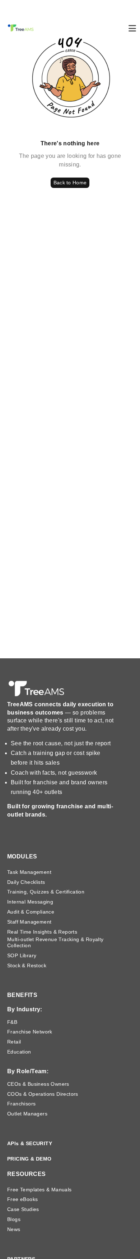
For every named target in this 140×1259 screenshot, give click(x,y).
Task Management (29, 872)
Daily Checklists (26, 882)
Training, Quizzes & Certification (45, 892)
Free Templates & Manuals (39, 1189)
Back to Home (70, 182)
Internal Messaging (30, 902)
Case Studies (23, 1209)
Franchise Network (29, 1032)
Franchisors (21, 1104)
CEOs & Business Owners (38, 1084)
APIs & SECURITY (29, 1143)
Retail (14, 1042)
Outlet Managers (27, 1114)
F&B (12, 1022)
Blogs (13, 1219)
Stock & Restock (26, 965)
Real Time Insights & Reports (42, 932)
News (13, 1229)
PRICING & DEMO (29, 1159)
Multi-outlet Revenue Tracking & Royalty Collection (55, 942)
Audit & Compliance (30, 912)
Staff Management (29, 922)
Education (19, 1052)
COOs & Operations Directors (42, 1094)
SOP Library (21, 955)
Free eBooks (22, 1199)
